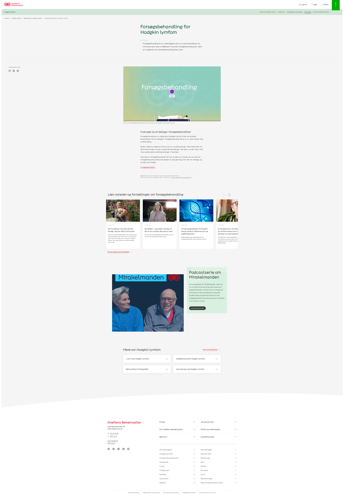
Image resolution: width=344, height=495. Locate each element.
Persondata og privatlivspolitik (171, 492)
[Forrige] (223, 195)
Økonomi (163, 437)
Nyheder (203, 466)
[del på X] (14, 71)
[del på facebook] (10, 71)
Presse (162, 422)
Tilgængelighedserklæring (189, 492)
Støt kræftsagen (206, 450)
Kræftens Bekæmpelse (124, 422)
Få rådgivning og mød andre (168, 458)
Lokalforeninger (207, 437)
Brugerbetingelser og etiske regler (151, 492)
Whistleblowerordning (133, 492)
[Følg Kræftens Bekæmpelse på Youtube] (128, 449)
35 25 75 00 (114, 433)
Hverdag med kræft (166, 454)
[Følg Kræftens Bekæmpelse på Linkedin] (123, 449)
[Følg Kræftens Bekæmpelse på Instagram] (113, 449)
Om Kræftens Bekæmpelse (171, 429)
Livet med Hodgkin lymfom (321, 12)
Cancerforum (163, 478)
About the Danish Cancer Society (212, 483)
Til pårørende (163, 462)
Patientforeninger (206, 478)
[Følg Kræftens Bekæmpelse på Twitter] (118, 449)
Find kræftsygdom (165, 450)
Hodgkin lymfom (9, 12)
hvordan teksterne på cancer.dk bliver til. (181, 177)
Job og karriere (207, 422)
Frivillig (161, 466)
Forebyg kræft (164, 470)
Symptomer (281, 12)
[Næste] (229, 195)
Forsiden (6, 18)
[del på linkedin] (18, 71)
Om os (203, 474)
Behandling (307, 12)
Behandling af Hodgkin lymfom (33, 18)
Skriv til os (113, 436)
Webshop (162, 483)
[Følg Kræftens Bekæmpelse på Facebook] (109, 449)
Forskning (162, 474)
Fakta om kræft (206, 454)
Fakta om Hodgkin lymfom (268, 12)
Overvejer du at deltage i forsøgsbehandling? (165, 131)
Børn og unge (205, 458)
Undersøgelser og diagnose (295, 12)
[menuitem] (302, 4)
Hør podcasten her (197, 308)
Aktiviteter (204, 470)
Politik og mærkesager (210, 429)
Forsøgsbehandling (147, 167)
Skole (202, 462)
